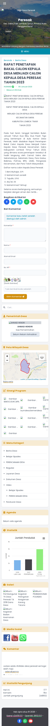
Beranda (8, 60)
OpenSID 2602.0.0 (33, 715)
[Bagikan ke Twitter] (13, 202)
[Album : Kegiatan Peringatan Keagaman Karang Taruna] (25, 598)
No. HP (7, 267)
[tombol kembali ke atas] (44, 720)
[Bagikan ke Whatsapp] (26, 202)
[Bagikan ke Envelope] (33, 202)
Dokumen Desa (13, 479)
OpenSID (43, 379)
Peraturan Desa (13, 502)
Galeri (10, 584)
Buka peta (8, 381)
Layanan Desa (13, 473)
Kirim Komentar (14, 296)
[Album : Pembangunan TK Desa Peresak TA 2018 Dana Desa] (10, 598)
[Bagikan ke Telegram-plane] (20, 202)
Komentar (8, 225)
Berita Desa (20, 60)
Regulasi (10, 468)
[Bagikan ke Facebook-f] (6, 202)
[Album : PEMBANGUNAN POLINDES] (40, 598)
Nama (7, 245)
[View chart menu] (43, 538)
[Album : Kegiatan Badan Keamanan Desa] (10, 614)
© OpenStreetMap (32, 379)
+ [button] (7, 356)
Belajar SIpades (13, 456)
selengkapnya (12, 669)
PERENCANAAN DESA (15, 462)
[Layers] (42, 357)
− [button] (7, 360)
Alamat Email (9, 256)
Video (9, 485)
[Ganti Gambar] (11, 283)
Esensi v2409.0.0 (14, 715)
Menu (26, 51)
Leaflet (22, 379)
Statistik (12, 530)
